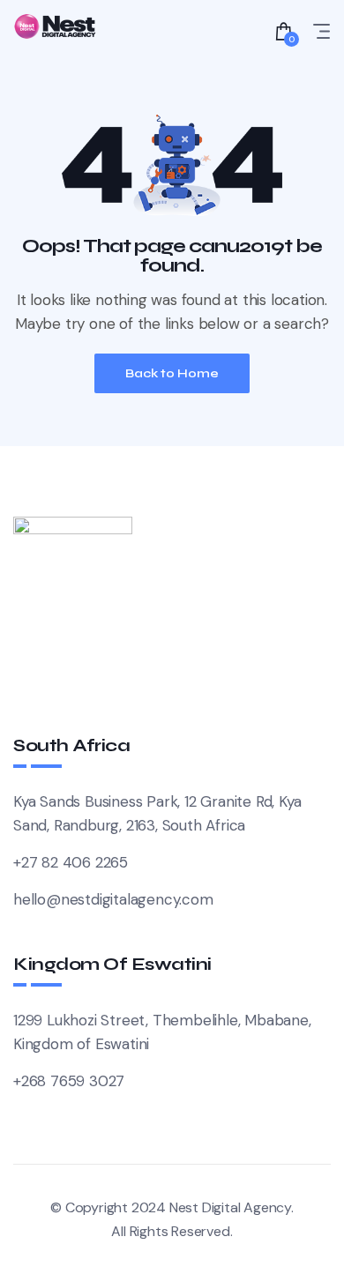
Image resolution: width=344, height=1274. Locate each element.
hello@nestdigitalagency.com (113, 899)
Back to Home (172, 373)
